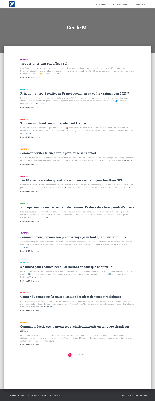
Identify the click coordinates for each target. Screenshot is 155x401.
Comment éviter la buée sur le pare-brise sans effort (58, 153)
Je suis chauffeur (102, 4)
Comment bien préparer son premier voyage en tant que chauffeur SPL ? (73, 237)
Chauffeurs (25, 59)
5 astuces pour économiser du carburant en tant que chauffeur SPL (69, 267)
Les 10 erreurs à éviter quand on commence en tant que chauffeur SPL (71, 180)
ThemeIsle (143, 396)
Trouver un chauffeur (122, 4)
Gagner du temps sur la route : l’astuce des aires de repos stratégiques (70, 297)
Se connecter (139, 4)
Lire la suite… (55, 74)
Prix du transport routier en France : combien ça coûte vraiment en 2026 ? (74, 93)
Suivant (82, 355)
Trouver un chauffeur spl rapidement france (53, 123)
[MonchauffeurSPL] (12, 4)
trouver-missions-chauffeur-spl (43, 64)
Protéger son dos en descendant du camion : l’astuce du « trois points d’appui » (77, 207)
